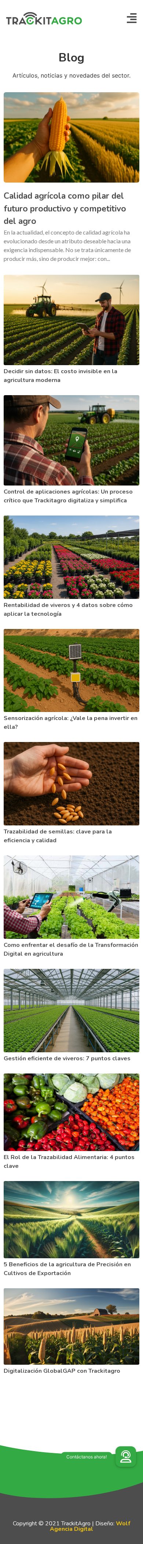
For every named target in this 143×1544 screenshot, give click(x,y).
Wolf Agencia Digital (90, 1526)
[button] (131, 18)
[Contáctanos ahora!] (125, 1456)
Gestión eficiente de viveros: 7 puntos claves (67, 1058)
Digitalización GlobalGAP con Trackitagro (62, 1371)
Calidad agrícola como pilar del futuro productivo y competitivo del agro (65, 208)
